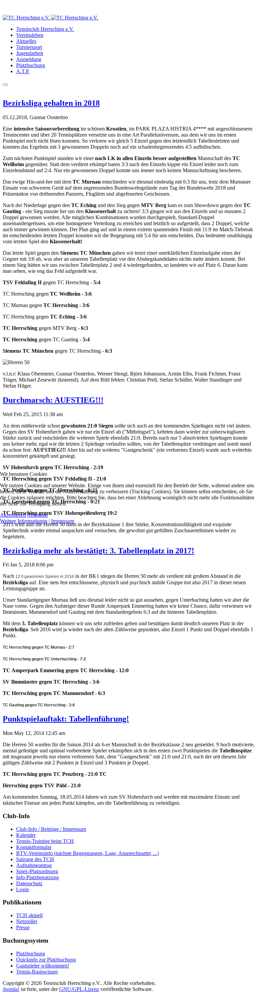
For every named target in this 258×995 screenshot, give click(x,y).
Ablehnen (37, 515)
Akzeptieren (13, 515)
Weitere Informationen (23, 521)
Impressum (62, 521)
